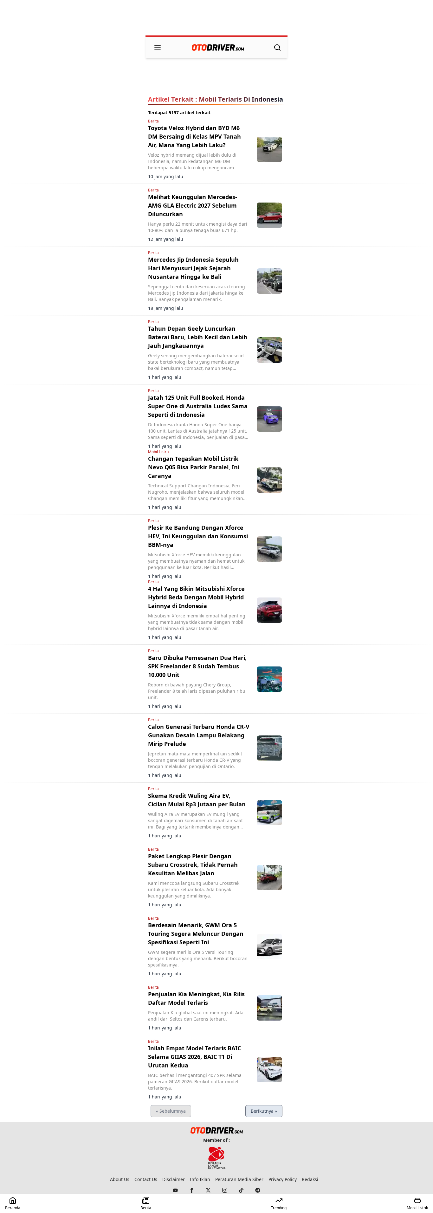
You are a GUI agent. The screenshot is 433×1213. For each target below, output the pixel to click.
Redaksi (310, 1179)
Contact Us (145, 1179)
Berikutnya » (264, 1111)
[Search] (277, 47)
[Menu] (158, 47)
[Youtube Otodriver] (175, 1190)
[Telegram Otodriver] (257, 1190)
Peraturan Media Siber (239, 1179)
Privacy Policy (282, 1179)
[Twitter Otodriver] (208, 1190)
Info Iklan (200, 1179)
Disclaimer (173, 1179)
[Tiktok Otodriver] (241, 1190)
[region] (216, 18)
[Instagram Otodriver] (224, 1190)
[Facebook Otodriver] (191, 1190)
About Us (119, 1179)
